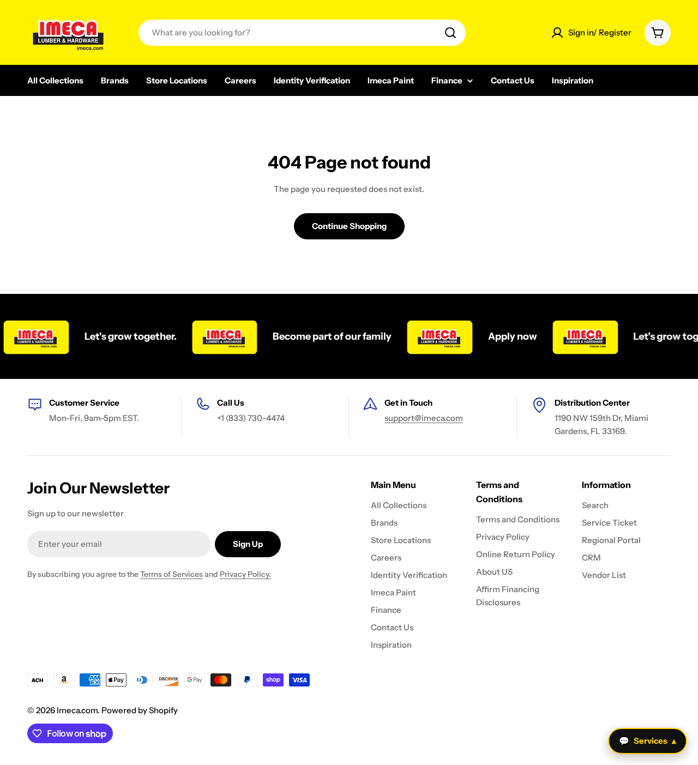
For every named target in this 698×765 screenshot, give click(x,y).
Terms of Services (171, 574)
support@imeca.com (423, 418)
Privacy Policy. (245, 574)
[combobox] (302, 33)
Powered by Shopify (139, 710)
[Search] (450, 32)
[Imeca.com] (216, 336)
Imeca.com (77, 710)
